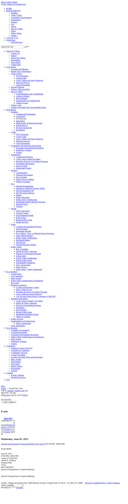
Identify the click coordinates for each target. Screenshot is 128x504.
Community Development (21, 17)
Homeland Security (23, 231)
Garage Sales (21, 78)
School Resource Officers (26, 245)
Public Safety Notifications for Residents (27, 281)
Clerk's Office (16, 15)
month (17, 391)
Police (13, 31)
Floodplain (20, 308)
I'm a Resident (11, 272)
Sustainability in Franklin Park (28, 101)
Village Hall (15, 65)
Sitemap (116, 483)
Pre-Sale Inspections (24, 128)
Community (10, 346)
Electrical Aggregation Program (28, 254)
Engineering (16, 20)
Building (14, 13)
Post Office (15, 364)
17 (4, 430)
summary (10, 391)
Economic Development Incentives (30, 148)
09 (2, 427)
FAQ (8, 380)
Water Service (21, 267)
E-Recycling (21, 218)
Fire (12, 24)
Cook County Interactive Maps (28, 159)
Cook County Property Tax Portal (29, 301)
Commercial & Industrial (26, 114)
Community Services (19, 353)
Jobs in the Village (18, 58)
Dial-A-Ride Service (24, 290)
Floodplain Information (25, 164)
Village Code (16, 105)
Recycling (15, 283)
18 (6, 430)
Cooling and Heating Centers (27, 287)
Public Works (16, 33)
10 (4, 427)
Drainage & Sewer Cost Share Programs (32, 161)
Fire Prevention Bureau (25, 193)
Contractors (20, 116)
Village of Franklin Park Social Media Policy (28, 107)
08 (14, 425)
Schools (14, 371)
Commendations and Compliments (29, 94)
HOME (9, 9)
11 (6, 427)
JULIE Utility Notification (26, 258)
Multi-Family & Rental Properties (29, 123)
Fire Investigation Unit (25, 191)
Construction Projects (24, 157)
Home (3, 388)
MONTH (4, 393)
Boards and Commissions (21, 71)
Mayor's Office (17, 29)
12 (8, 427)
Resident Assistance (19, 285)
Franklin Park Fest (18, 377)
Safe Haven (20, 242)
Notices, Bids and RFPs (20, 89)
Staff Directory (17, 42)
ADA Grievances (23, 211)
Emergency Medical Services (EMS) (30, 188)
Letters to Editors (23, 96)
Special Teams (21, 204)
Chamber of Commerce (20, 330)
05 (8, 425)
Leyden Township (18, 355)
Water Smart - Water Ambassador (29, 269)
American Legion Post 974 (21, 348)
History (14, 56)
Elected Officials (17, 87)
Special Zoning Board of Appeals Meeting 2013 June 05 (23, 444)
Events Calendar (17, 375)
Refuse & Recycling (24, 220)
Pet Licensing (21, 177)
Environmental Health (24, 215)
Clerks (13, 132)
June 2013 (8, 418)
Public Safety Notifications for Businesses (27, 337)
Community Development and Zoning (26, 146)
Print (3, 386)
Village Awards (22, 103)
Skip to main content (9, 2)
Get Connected (17, 276)
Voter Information (23, 85)
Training (19, 206)
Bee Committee (22, 249)
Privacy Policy (107, 483)
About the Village (13, 51)
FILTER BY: (6, 400)
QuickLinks (10, 40)
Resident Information (19, 299)
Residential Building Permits (27, 314)
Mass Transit (16, 278)
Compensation (21, 173)
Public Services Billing (25, 179)
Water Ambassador (23, 323)
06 (10, 425)
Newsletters (15, 60)
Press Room (15, 62)
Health (13, 27)
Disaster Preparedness (24, 186)
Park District (16, 362)
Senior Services (22, 222)
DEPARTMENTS (13, 11)
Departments (11, 110)
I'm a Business (11, 328)
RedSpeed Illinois (23, 240)
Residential (20, 130)
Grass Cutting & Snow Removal (29, 294)
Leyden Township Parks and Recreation (27, 357)
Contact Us (15, 53)
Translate (19, 487)
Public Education (23, 197)
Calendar (9, 373)
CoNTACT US (12, 38)
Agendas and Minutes (19, 69)
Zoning (14, 35)
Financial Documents (24, 175)
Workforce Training (24, 150)
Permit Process (22, 125)
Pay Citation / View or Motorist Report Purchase (35, 233)
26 (8, 432)
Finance (14, 22)
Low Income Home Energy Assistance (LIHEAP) (36, 296)
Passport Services (23, 83)
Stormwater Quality (24, 168)
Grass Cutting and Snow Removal (29, 80)
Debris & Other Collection (26, 251)
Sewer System (21, 166)
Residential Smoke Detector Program (30, 202)
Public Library (16, 366)
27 (10, 432)
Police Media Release (24, 236)
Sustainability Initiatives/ (25, 263)
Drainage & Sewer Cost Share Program (31, 292)
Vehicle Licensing (23, 182)
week (22, 391)
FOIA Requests (22, 76)
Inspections (20, 121)
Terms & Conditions (93, 483)
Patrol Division (22, 229)
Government (11, 67)
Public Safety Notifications (26, 200)
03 (4, 425)
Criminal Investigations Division (29, 227)
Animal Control (22, 213)
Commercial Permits (19, 332)
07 (12, 425)
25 (6, 432)
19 (8, 430)
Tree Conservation (23, 265)
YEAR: (13, 393)
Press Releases (22, 98)
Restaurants (15, 368)
